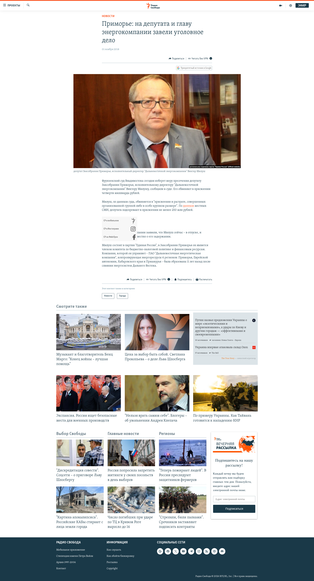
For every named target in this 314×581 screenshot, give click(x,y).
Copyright (112, 568)
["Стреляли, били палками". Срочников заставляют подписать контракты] (182, 499)
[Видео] (281, 5)
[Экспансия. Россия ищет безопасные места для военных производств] (88, 393)
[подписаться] (222, 551)
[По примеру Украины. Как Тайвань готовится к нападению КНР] (225, 393)
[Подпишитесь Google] (160, 551)
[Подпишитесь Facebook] (168, 551)
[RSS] (206, 551)
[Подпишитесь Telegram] (191, 551)
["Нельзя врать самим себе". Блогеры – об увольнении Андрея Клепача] (157, 393)
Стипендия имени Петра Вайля (74, 556)
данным (188, 206)
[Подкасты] (214, 551)
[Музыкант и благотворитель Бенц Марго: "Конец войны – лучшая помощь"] (88, 332)
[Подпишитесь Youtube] (183, 551)
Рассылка (112, 562)
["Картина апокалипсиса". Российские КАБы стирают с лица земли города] (80, 499)
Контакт (61, 568)
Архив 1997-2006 (66, 562)
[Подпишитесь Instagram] (199, 551)
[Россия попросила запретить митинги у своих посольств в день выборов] (131, 453)
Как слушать (114, 550)
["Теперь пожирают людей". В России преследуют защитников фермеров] (182, 453)
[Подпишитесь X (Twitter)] (176, 551)
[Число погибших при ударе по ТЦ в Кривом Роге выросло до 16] (131, 499)
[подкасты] (291, 5)
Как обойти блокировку (120, 556)
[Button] (176, 59)
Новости (108, 16)
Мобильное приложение (70, 550)
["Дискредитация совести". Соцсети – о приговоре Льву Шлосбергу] (80, 453)
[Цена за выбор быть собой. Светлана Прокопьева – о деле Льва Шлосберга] (157, 332)
